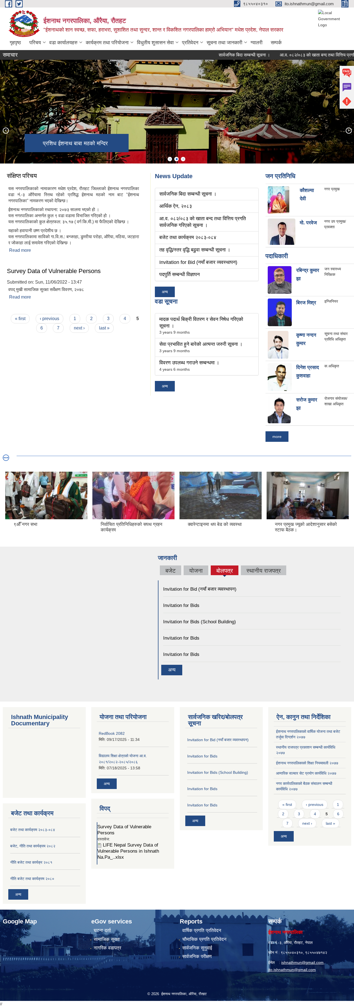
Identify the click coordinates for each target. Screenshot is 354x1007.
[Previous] (5, 130)
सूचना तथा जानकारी (224, 42)
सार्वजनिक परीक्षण (197, 956)
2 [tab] (176, 159)
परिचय (35, 42)
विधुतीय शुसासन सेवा (155, 42)
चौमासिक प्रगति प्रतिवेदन (204, 939)
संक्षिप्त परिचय (22, 175)
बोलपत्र (224, 571)
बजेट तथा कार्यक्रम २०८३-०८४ (187, 237)
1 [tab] (170, 159)
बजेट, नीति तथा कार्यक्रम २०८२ (32, 846)
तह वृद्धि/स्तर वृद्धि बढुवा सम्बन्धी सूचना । (194, 250)
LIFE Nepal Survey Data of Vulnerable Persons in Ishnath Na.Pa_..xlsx (128, 851)
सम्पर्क (276, 42)
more (277, 436)
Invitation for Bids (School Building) (199, 621)
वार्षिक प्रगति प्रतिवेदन (201, 930)
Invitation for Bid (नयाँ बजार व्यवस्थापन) (198, 262)
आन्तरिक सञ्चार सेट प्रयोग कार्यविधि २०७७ (306, 773)
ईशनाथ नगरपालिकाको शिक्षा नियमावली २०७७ (307, 763)
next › (79, 328)
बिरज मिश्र (306, 302)
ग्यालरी (256, 42)
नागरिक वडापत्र (107, 948)
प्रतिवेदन (190, 42)
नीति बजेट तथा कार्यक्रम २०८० (32, 878)
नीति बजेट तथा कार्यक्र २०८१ (31, 862)
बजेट (170, 570)
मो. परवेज (308, 222)
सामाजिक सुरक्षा (107, 939)
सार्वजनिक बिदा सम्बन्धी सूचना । (228, 55)
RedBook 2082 (112, 733)
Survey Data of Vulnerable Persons (54, 271)
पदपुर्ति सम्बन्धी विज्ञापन (179, 274)
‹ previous (49, 318)
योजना (196, 570)
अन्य (165, 292)
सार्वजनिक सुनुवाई (197, 948)
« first (20, 318)
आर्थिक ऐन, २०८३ (175, 206)
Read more (20, 250)
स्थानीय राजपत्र (263, 570)
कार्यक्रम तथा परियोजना (107, 42)
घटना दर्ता (102, 930)
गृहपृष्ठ (15, 42)
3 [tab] (183, 159)
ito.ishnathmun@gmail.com (292, 969)
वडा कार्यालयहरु (63, 42)
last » (104, 328)
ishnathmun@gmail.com (302, 962)
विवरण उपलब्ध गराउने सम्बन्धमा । (189, 362)
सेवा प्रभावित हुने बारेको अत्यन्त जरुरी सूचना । (201, 344)
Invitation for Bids (181, 605)
